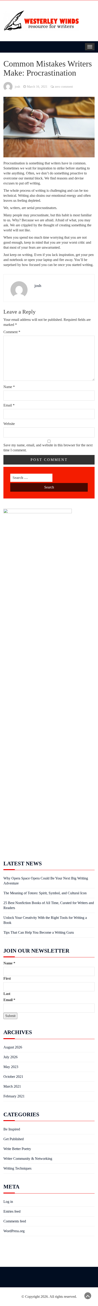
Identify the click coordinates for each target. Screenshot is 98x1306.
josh (17, 86)
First (7, 978)
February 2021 (14, 1096)
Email (9, 405)
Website (9, 424)
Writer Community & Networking (27, 1158)
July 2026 (10, 1057)
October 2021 (13, 1077)
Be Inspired (11, 1129)
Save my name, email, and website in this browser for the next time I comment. (48, 447)
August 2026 (12, 1047)
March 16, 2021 (37, 86)
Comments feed (14, 1221)
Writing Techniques (17, 1168)
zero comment (64, 86)
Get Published (13, 1139)
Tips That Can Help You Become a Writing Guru (38, 932)
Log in (8, 1202)
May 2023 (10, 1067)
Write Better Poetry (17, 1149)
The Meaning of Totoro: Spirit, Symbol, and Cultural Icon (45, 893)
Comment (11, 332)
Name (9, 387)
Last (6, 994)
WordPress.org (14, 1231)
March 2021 (12, 1086)
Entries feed (12, 1211)
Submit (10, 1016)
